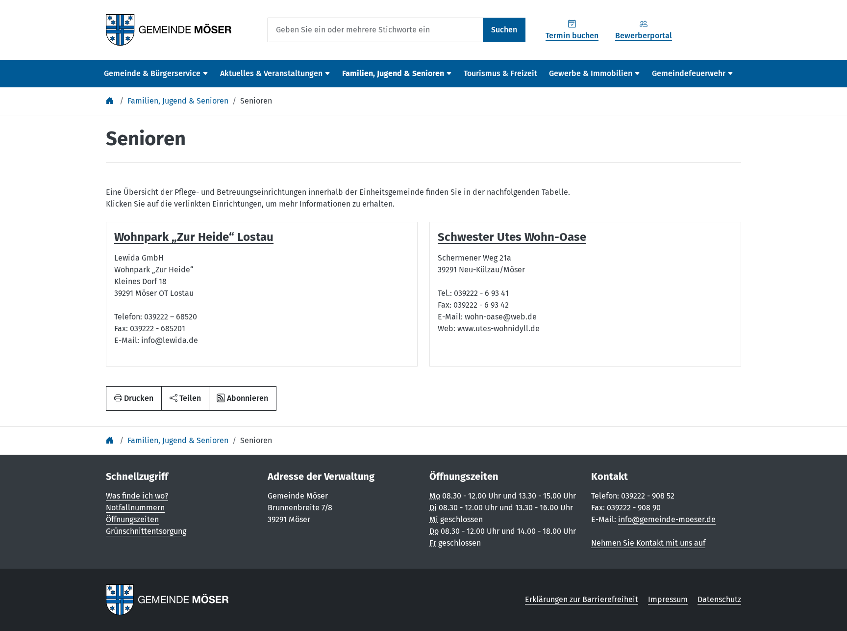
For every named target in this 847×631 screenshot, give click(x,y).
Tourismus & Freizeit (500, 73)
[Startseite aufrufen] (169, 29)
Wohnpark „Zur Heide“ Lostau (194, 237)
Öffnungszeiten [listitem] (132, 519)
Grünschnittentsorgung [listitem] (146, 531)
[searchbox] (375, 30)
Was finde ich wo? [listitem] (137, 495)
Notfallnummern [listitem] (135, 507)
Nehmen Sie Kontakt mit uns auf (648, 543)
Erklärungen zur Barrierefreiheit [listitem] (581, 599)
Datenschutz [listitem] (719, 599)
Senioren (256, 100)
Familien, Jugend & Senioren (177, 100)
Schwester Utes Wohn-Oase (512, 237)
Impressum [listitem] (668, 599)
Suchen (504, 29)
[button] (185, 398)
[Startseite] (111, 100)
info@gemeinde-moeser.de (667, 519)
